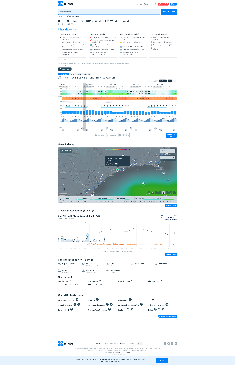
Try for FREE (164, 4)
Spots (146, 4)
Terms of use (121, 354)
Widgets (154, 4)
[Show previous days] (63, 200)
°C (61, 98)
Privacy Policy (113, 354)
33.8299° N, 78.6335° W (65, 24)
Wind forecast (63, 74)
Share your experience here (167, 316)
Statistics (87, 74)
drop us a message (124, 352)
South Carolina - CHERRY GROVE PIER (93, 77)
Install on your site (171, 135)
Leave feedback (66, 69)
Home (60, 16)
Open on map (170, 11)
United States (74, 16)
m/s (66, 77)
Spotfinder (114, 343)
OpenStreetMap (167, 195)
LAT (61, 122)
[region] (117, 172)
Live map (139, 4)
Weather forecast (76, 74)
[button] (74, 24)
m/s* (60, 93)
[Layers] (149, 192)
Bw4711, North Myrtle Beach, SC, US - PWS (79, 216)
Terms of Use (116, 361)
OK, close (162, 360)
